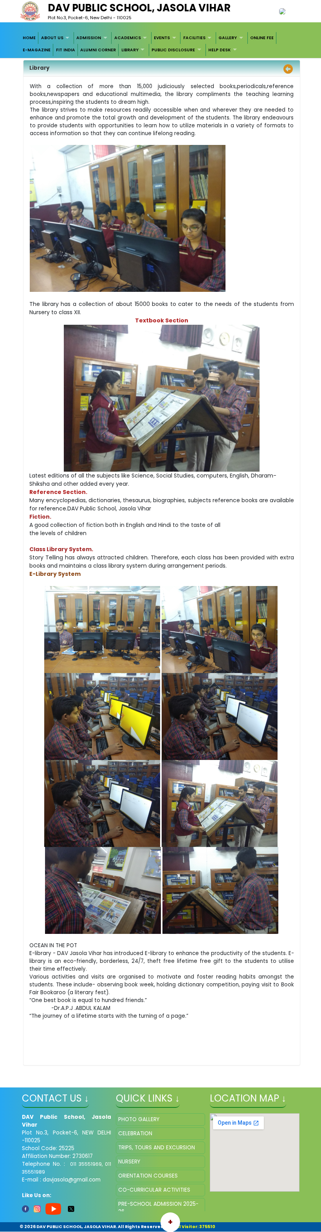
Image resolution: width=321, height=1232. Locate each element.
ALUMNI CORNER (98, 50)
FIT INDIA (65, 50)
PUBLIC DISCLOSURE (173, 50)
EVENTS (162, 38)
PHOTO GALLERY (138, 1119)
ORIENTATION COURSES (148, 1176)
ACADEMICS (127, 38)
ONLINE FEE (262, 38)
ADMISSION (88, 38)
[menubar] (160, 44)
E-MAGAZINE (36, 50)
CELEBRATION (135, 1133)
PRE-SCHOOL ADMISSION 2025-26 (158, 1208)
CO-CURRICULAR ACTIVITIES (154, 1190)
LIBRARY (130, 50)
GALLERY (227, 38)
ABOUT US (52, 38)
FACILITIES (194, 38)
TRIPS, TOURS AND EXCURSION (156, 1147)
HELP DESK (219, 50)
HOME (29, 38)
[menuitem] (29, 38)
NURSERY (129, 1161)
